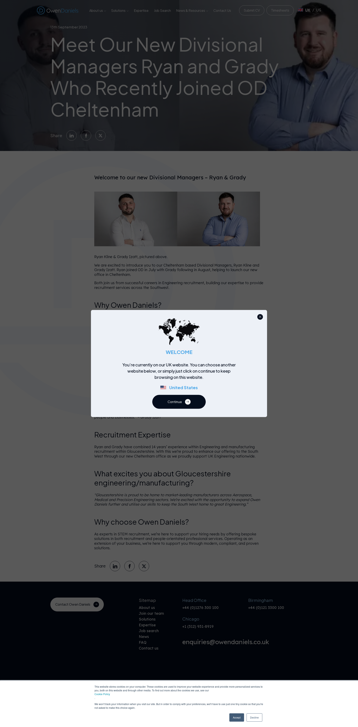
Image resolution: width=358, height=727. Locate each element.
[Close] (260, 317)
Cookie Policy (102, 694)
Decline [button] (254, 717)
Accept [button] (237, 717)
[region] (180, 378)
